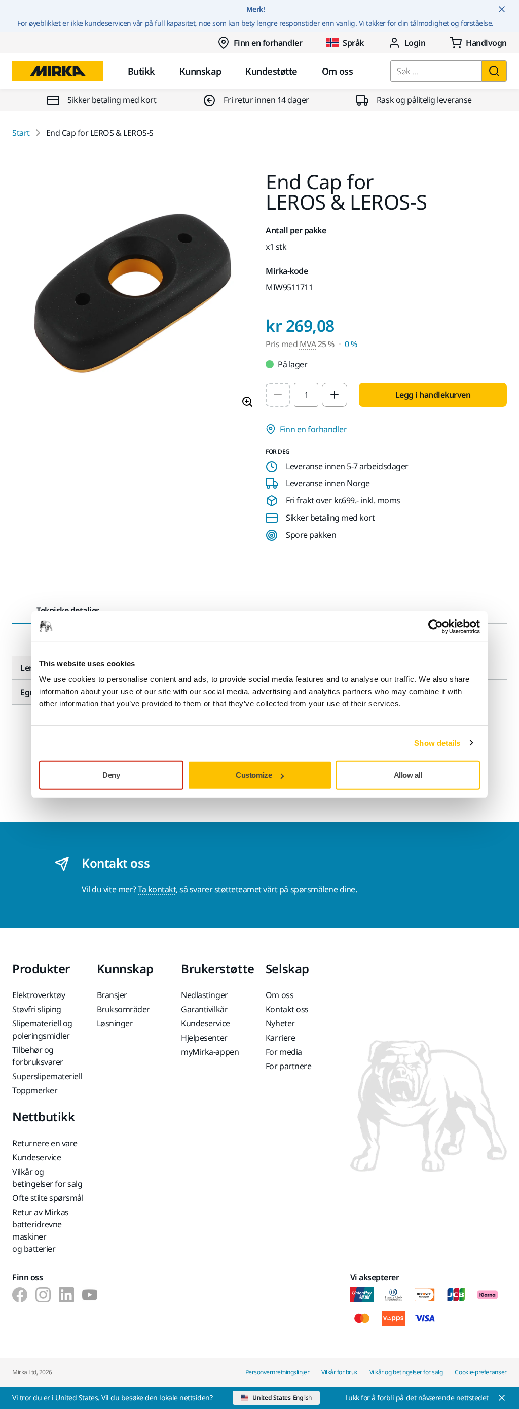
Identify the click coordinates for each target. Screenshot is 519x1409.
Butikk (141, 71)
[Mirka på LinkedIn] (66, 1294)
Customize (254, 775)
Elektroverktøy (38, 995)
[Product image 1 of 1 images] (132, 293)
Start (21, 133)
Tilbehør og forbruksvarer (37, 1056)
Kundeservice (205, 1023)
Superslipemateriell (47, 1076)
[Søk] (494, 71)
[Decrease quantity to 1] (278, 395)
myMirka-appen (210, 1051)
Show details (437, 742)
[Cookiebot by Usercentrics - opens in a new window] (435, 626)
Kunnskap (200, 71)
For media (284, 1051)
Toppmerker (34, 1090)
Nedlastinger (204, 995)
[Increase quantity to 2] (334, 394)
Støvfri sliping (36, 1009)
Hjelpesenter (204, 1037)
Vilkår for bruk (339, 1372)
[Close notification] (502, 9)
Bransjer (112, 995)
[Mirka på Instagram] (43, 1294)
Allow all (408, 775)
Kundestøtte (271, 71)
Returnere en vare (45, 1143)
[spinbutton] (306, 395)
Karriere (280, 1037)
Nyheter (280, 1023)
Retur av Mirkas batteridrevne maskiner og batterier (40, 1230)
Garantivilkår (204, 1009)
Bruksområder (123, 1009)
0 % (351, 344)
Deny (111, 775)
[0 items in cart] (478, 43)
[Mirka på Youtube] (89, 1294)
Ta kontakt (157, 889)
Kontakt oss (287, 1009)
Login (415, 42)
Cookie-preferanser (481, 1372)
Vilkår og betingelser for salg (47, 1177)
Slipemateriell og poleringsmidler (42, 1029)
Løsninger (115, 1023)
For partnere (288, 1066)
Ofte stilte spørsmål (47, 1198)
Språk (353, 42)
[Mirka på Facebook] (19, 1294)
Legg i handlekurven (433, 394)
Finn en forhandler (268, 42)
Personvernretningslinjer (277, 1372)
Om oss (337, 71)
